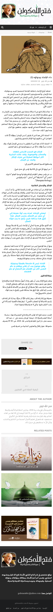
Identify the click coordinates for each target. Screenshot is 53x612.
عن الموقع (8, 608)
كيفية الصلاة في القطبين (26, 389)
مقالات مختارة (25, 84)
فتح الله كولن (45, 81)
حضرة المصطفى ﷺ (26, 499)
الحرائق (27, 377)
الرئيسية (44, 608)
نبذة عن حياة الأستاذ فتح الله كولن (31, 608)
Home (50, 32)
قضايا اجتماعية (35, 84)
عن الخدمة (16, 608)
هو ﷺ (32, 27)
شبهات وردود (45, 84)
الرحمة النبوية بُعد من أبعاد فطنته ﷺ (26, 463)
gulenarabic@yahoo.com (29, 593)
